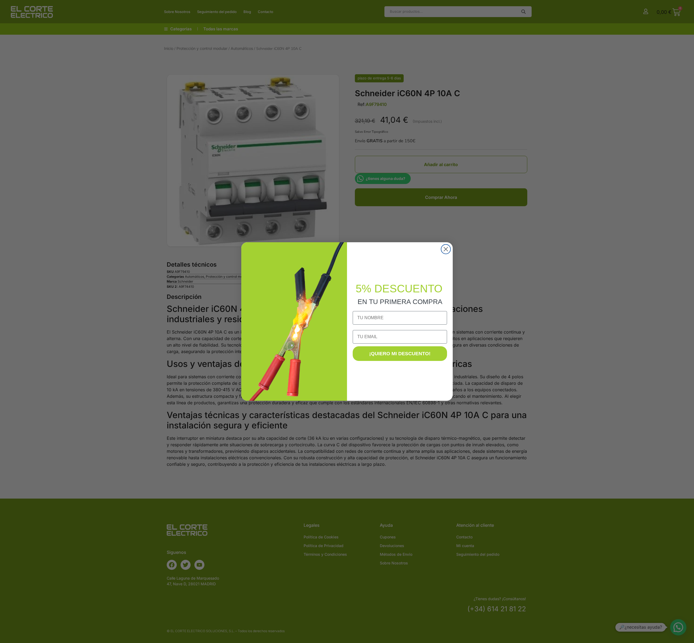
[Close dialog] (446, 249)
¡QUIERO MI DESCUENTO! (399, 353)
